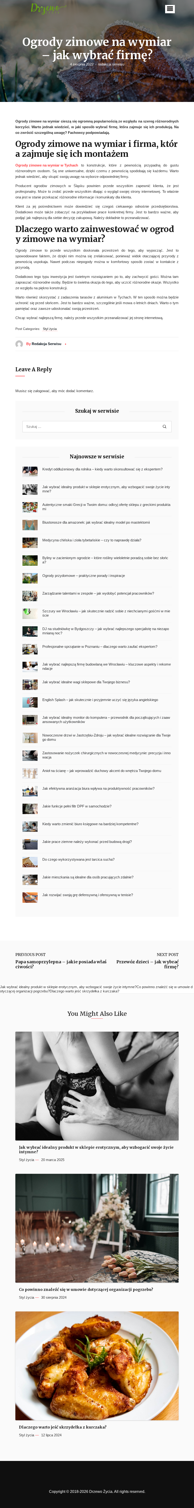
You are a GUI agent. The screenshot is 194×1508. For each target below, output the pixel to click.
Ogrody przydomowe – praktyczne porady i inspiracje (83, 576)
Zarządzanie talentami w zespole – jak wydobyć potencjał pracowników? (98, 593)
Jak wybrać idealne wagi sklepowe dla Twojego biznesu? (86, 682)
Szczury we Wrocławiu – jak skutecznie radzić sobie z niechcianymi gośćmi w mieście (106, 613)
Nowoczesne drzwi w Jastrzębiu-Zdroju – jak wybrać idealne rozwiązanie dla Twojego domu (106, 737)
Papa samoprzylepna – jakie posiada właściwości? (60, 964)
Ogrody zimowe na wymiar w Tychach (46, 165)
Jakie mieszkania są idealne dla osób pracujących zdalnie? (87, 877)
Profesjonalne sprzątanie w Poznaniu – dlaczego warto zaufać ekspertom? (99, 646)
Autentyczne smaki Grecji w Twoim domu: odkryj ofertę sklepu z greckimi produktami (106, 507)
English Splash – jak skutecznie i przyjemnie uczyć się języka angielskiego (100, 700)
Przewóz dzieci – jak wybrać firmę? (147, 964)
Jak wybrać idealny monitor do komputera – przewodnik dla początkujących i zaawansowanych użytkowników (106, 719)
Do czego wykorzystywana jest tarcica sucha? (78, 859)
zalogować (41, 391)
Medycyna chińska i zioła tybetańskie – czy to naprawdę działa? (91, 540)
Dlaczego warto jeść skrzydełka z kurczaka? (62, 1427)
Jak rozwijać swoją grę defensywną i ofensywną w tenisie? (87, 895)
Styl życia (50, 329)
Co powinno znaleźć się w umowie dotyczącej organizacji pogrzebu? (86, 1289)
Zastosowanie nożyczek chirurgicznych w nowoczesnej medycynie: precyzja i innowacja (106, 755)
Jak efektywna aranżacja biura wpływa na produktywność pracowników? (98, 788)
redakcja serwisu (111, 64)
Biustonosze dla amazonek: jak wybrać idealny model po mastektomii (96, 522)
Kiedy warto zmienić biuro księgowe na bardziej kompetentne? (90, 824)
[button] (170, 9)
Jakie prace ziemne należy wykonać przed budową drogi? (87, 842)
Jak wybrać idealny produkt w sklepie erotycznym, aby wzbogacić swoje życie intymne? (106, 489)
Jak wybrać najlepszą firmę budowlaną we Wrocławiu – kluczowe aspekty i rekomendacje (106, 666)
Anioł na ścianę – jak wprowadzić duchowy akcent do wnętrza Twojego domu (101, 771)
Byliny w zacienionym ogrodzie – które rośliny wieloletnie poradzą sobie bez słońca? (105, 560)
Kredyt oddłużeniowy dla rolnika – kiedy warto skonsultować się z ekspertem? (102, 469)
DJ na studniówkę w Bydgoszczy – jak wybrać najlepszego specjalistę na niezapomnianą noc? (105, 631)
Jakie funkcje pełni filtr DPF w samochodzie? (76, 806)
